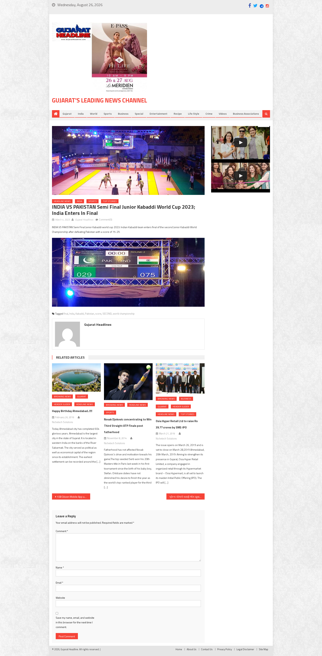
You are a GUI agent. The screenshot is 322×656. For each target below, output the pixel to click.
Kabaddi (79, 313)
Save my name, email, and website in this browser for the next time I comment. (75, 622)
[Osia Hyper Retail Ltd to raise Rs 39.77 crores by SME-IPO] (180, 378)
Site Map (263, 649)
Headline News (62, 201)
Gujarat (67, 114)
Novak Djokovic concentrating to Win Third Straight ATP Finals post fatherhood (127, 425)
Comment (62, 531)
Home (179, 649)
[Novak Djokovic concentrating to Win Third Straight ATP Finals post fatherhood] (128, 381)
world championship (124, 313)
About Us (191, 649)
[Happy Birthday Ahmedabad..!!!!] (76, 377)
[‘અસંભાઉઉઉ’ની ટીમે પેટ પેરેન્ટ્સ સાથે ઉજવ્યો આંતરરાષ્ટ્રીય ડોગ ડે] (240, 142)
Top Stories (110, 201)
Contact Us (207, 649)
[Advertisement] (214, 52)
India (81, 114)
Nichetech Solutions (62, 422)
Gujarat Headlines (84, 219)
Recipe (178, 114)
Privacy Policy (224, 649)
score (98, 313)
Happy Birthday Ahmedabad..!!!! (72, 411)
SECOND (107, 313)
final (66, 313)
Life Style (193, 114)
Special (139, 114)
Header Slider (62, 404)
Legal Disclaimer (245, 649)
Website (60, 598)
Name (60, 567)
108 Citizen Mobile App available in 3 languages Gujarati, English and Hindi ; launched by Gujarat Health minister (73, 497)
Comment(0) (105, 219)
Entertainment (158, 114)
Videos (223, 114)
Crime (209, 114)
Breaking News (62, 396)
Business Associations (246, 114)
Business (123, 114)
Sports (108, 114)
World (93, 114)
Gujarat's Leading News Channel (99, 100)
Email (59, 583)
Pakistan (89, 313)
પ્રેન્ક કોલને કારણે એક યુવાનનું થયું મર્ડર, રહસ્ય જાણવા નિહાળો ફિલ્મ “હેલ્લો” (187, 497)
